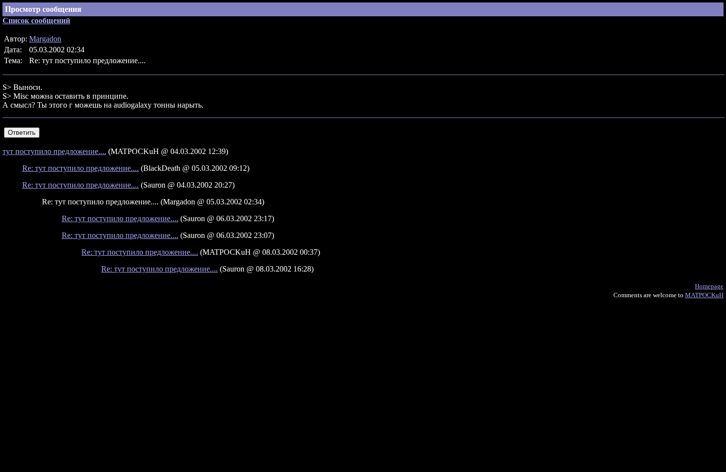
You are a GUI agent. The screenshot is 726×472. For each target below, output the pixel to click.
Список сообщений (36, 20)
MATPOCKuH (704, 295)
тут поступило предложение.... (54, 151)
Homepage (709, 286)
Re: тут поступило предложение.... (80, 168)
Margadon (45, 39)
